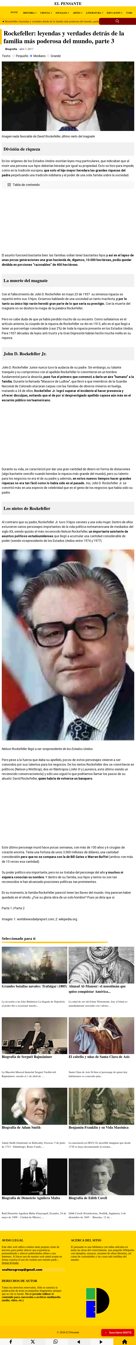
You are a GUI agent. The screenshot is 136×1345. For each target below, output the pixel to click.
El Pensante (68, 3)
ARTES (76, 12)
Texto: (6, 56)
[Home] (124, 1343)
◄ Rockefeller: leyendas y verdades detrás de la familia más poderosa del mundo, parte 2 (51, 21)
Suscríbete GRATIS (120, 1332)
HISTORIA (29, 12)
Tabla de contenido (26, 185)
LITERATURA (93, 12)
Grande (56, 56)
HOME (14, 12)
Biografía (11, 49)
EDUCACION (113, 12)
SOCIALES (61, 12)
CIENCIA (45, 12)
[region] (68, 220)
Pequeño (22, 56)
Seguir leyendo (10, 1262)
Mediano (39, 56)
